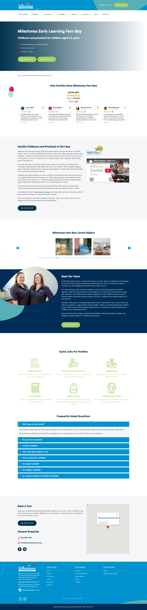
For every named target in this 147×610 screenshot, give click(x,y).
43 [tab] (110, 258)
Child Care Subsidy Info (81, 573)
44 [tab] (111, 258)
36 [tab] (98, 258)
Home (19, 75)
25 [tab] (79, 258)
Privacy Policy (66, 598)
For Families (61, 14)
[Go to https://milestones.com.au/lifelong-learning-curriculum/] (73, 368)
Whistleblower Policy (77, 598)
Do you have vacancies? (32, 440)
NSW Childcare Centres (28, 75)
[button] (128, 115)
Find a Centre (23, 14)
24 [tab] (77, 258)
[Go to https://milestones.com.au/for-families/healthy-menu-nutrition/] (111, 368)
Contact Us (105, 14)
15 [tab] (62, 258)
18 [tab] (67, 258)
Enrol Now (78, 571)
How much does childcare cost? (35, 452)
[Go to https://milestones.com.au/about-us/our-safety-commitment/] (35, 368)
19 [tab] (69, 258)
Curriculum (47, 14)
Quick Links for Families (42, 192)
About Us (86, 14)
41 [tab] (106, 258)
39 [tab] (103, 258)
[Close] (117, 515)
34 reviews (76, 98)
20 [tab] (71, 258)
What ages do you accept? (33, 424)
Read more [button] (24, 122)
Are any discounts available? (34, 458)
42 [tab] (108, 258)
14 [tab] (60, 258)
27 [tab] (83, 258)
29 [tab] (86, 258)
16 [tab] (64, 258)
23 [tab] (76, 258)
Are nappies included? (32, 470)
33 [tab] (93, 258)
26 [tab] (81, 258)
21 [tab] (72, 258)
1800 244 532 (83, 433)
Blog (96, 14)
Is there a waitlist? (30, 446)
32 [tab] (91, 258)
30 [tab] (88, 258)
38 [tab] (101, 258)
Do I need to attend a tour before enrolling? (40, 476)
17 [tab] (66, 258)
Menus (77, 579)
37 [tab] (100, 258)
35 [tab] (96, 258)
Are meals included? (31, 464)
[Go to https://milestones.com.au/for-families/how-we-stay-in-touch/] (111, 393)
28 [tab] (84, 258)
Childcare (34, 14)
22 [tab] (74, 258)
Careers (73, 14)
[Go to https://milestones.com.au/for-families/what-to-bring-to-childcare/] (73, 394)
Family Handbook (79, 576)
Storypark (77, 582)
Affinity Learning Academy (110, 573)
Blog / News (50, 582)
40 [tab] (105, 258)
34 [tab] (94, 258)
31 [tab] (89, 258)
